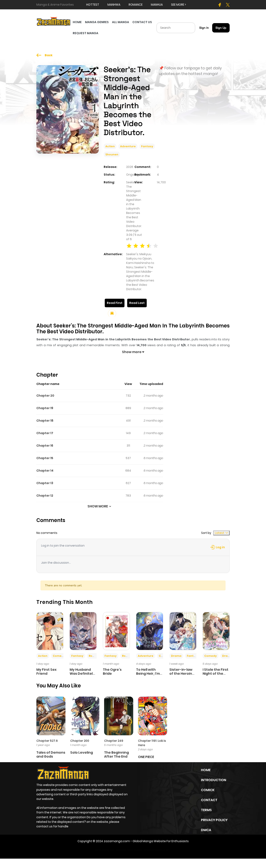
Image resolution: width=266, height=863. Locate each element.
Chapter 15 (44, 458)
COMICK (207, 790)
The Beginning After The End (116, 754)
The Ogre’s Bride (112, 671)
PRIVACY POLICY (214, 820)
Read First (114, 303)
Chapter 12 (44, 495)
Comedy (59, 656)
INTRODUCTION (213, 780)
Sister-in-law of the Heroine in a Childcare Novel (181, 675)
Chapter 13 (44, 483)
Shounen (111, 154)
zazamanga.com (117, 841)
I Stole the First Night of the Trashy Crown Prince (215, 675)
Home (206, 770)
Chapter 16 (44, 445)
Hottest (92, 4)
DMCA (206, 830)
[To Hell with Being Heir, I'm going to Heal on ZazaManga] (149, 631)
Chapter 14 (44, 470)
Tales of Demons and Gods (50, 754)
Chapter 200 (79, 741)
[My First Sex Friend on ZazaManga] (50, 631)
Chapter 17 (44, 433)
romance (136, 4)
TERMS (206, 810)
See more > (178, 4)
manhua (157, 4)
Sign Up (221, 28)
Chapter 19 (44, 408)
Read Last (137, 303)
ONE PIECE (146, 756)
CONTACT (209, 800)
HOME (77, 22)
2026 (129, 167)
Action (110, 146)
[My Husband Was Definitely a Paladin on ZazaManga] (83, 631)
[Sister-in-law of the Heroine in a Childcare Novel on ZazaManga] (183, 631)
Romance (96, 656)
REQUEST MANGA (85, 33)
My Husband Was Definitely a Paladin (82, 673)
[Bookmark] (112, 313)
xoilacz (121, 850)
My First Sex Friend (46, 671)
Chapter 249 (113, 741)
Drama (176, 656)
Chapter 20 (45, 395)
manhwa (113, 4)
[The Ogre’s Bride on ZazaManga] (116, 631)
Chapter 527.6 (47, 741)
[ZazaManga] (53, 21)
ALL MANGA (120, 22)
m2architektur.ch (156, 850)
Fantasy (147, 146)
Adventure (128, 146)
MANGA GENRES (97, 22)
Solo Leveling (81, 752)
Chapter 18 (44, 420)
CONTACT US (142, 22)
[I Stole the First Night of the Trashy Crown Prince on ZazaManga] (216, 631)
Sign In (204, 28)
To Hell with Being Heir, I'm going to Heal (148, 673)
